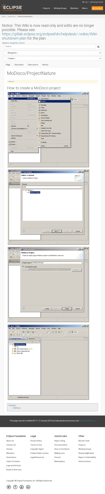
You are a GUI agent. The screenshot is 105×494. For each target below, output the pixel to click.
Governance (11, 457)
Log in (86, 2)
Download (98, 8)
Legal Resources (37, 457)
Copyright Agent (37, 449)
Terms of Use (36, 445)
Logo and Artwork (13, 465)
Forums (57, 457)
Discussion (19, 65)
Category (12, 405)
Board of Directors (14, 470)
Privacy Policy (36, 441)
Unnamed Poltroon (87, 421)
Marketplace (59, 461)
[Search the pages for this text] (98, 46)
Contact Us (11, 445)
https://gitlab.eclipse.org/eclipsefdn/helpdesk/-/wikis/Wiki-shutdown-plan (50, 36)
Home (4, 16)
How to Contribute (61, 449)
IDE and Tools (84, 441)
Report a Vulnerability (87, 457)
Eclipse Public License (39, 453)
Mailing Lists (59, 453)
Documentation (60, 445)
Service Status (84, 461)
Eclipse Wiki (12, 16)
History (45, 65)
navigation (14, 43)
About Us (10, 441)
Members (74, 8)
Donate (9, 449)
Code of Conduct (13, 461)
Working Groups (60, 8)
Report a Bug (59, 441)
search (22, 43)
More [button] (84, 8)
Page (8, 65)
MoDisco (11, 81)
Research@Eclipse (86, 453)
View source (33, 65)
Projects (46, 8)
